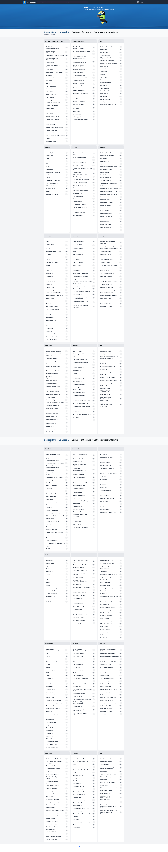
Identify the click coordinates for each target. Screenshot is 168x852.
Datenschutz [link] (114, 846)
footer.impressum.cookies (105, 846)
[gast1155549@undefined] (138, 2)
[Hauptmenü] (142, 2)
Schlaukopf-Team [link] (79, 846)
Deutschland (50, 32)
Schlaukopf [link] (47, 846)
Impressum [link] (121, 846)
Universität (64, 32)
